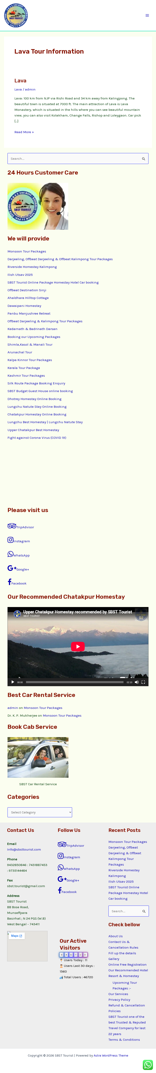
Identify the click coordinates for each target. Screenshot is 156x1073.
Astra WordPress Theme (111, 1055)
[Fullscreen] (143, 682)
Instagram (21, 541)
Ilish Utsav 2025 (20, 275)
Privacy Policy (119, 1000)
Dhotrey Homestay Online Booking (35, 399)
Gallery (113, 959)
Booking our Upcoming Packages (34, 337)
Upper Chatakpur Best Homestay (33, 430)
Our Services (118, 994)
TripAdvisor (25, 527)
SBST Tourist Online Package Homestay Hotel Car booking (53, 282)
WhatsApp (21, 555)
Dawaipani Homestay (24, 306)
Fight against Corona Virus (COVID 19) (37, 438)
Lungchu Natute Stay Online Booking (37, 406)
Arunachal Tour (20, 352)
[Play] (13, 682)
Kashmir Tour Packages (26, 375)
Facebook (19, 583)
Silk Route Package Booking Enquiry (36, 383)
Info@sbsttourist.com (24, 849)
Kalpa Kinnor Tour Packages (30, 360)
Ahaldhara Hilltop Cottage (28, 298)
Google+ (22, 569)
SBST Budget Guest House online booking (40, 391)
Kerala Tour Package (24, 368)
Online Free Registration (127, 964)
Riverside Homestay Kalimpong (32, 267)
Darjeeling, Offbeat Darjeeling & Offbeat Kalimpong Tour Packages (60, 259)
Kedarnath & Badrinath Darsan (32, 329)
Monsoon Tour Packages (27, 251)
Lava (20, 81)
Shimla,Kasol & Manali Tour (30, 344)
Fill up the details (122, 953)
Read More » (24, 131)
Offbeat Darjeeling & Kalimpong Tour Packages (45, 321)
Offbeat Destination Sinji (27, 290)
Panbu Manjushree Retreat (29, 313)
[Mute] (137, 682)
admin (13, 708)
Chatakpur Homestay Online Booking (37, 414)
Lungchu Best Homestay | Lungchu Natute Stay (45, 422)
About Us (115, 936)
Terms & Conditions (124, 1039)
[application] (78, 646)
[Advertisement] (78, 473)
